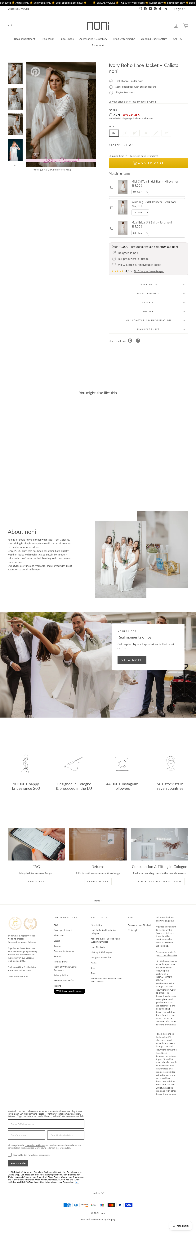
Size (112, 126)
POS (83, 1219)
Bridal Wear (47, 38)
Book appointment (24, 38)
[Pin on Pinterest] (130, 341)
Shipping (126, 118)
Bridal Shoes (67, 38)
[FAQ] (36, 844)
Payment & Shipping (64, 951)
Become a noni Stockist (139, 925)
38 (145, 133)
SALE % (177, 38)
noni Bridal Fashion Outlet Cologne (104, 932)
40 (156, 133)
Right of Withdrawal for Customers (65, 968)
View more (132, 660)
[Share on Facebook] (138, 341)
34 (124, 133)
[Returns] (98, 844)
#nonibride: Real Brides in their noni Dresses (106, 980)
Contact (57, 946)
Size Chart (59, 935)
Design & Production (101, 957)
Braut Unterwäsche (124, 38)
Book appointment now (160, 881)
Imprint (57, 985)
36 (134, 133)
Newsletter (96, 925)
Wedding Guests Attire (154, 38)
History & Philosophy (101, 952)
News (93, 963)
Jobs (93, 968)
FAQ (56, 925)
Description (148, 284)
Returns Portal (61, 961)
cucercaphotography (167, 955)
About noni (98, 45)
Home (97, 900)
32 (114, 133)
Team (93, 973)
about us (24, 976)
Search (57, 941)
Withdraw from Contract (69, 991)
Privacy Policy (61, 975)
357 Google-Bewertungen (149, 271)
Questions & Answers (18, 8)
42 (166, 133)
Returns (58, 956)
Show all (36, 881)
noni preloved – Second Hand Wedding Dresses (105, 940)
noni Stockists (98, 947)
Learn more (98, 881)
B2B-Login (133, 930)
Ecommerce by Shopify (103, 1219)
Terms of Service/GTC (65, 980)
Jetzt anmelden (18, 1163)
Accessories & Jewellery (93, 38)
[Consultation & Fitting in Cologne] (159, 844)
